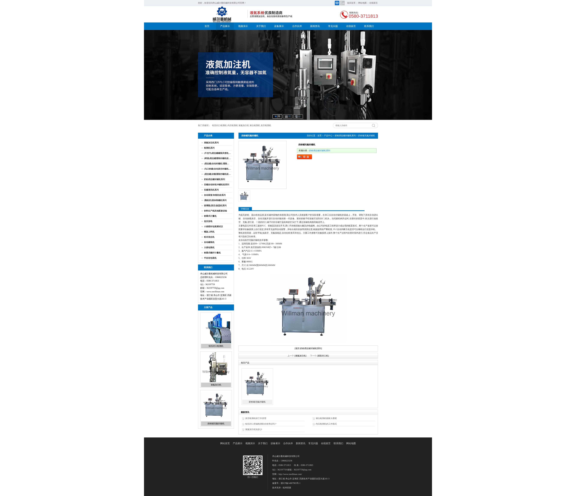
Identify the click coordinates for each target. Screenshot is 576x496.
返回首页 (351, 3)
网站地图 (362, 3)
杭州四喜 (287, 488)
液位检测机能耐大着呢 (326, 418)
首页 (207, 26)
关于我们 (261, 26)
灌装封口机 (216, 423)
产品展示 (225, 26)
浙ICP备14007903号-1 (290, 483)
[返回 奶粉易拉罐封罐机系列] (308, 348)
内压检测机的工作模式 (326, 424)
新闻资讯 (315, 26)
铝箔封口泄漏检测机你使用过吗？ (261, 424)
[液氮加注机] (300, 356)
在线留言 (373, 3)
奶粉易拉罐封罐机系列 (345, 135)
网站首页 (225, 443)
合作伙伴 (297, 26)
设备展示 (279, 26)
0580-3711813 (363, 16)
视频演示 (243, 26)
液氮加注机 (216, 346)
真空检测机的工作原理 (255, 418)
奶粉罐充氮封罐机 (216, 385)
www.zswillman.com (215, 292)
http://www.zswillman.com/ (290, 474)
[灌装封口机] (323, 356)
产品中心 (328, 135)
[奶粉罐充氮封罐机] (262, 165)
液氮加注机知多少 (253, 429)
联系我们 (369, 26)
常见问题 (333, 26)
